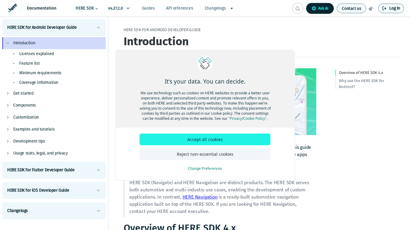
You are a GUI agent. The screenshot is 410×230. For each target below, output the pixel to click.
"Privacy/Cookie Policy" (247, 118)
